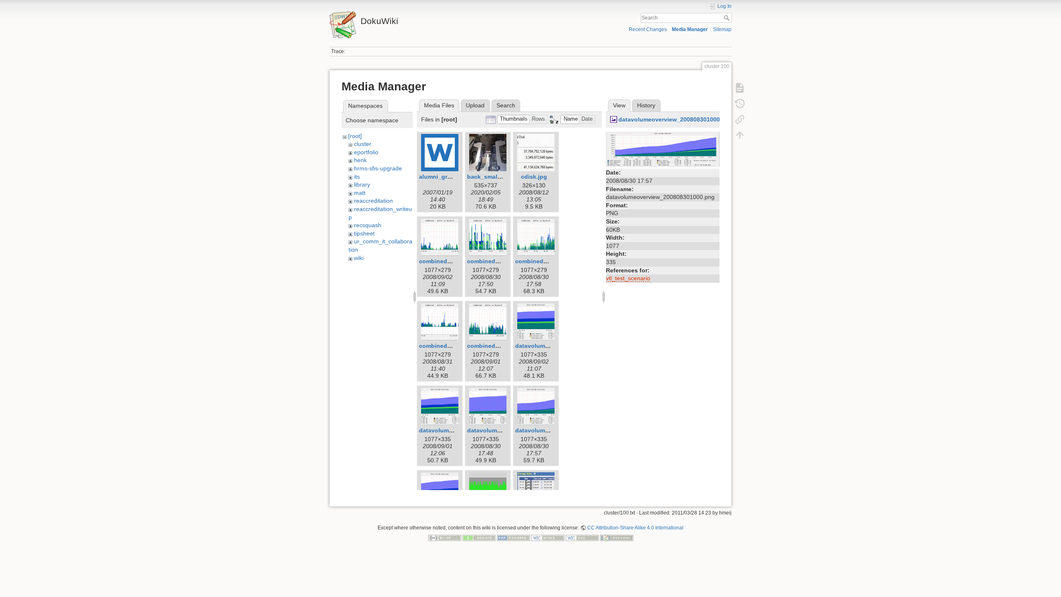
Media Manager (690, 29)
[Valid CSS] (582, 538)
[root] (355, 136)
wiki (358, 258)
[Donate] (479, 538)
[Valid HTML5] (547, 538)
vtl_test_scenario (628, 278)
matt (360, 192)
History (646, 105)
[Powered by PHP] (513, 538)
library (362, 184)
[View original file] (662, 149)
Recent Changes (648, 29)
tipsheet (364, 233)
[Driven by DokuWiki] (616, 538)
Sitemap (722, 29)
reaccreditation (373, 200)
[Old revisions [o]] (739, 104)
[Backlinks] (739, 119)
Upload (475, 105)
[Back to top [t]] (739, 135)
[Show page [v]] (739, 88)
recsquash (367, 225)
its (357, 176)
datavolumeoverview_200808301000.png (675, 119)
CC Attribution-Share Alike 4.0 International (635, 528)
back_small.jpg (488, 176)
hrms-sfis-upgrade (378, 168)
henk (360, 160)
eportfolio (366, 152)
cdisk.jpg (534, 176)
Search (728, 18)
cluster (362, 144)
